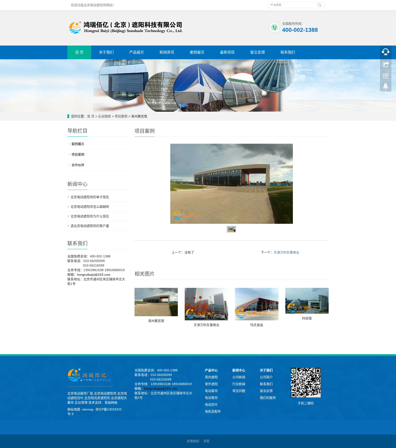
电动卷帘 (211, 397)
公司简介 (266, 377)
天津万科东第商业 (286, 252)
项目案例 (121, 116)
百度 (206, 441)
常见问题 (238, 391)
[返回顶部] (385, 87)
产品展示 (136, 52)
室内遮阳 (211, 377)
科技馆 (307, 318)
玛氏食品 (256, 325)
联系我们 (287, 52)
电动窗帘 (211, 391)
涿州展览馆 (156, 321)
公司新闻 (238, 377)
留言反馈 (257, 52)
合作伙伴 (78, 165)
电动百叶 (211, 404)
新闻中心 (238, 370)
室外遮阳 (211, 384)
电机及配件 (213, 411)
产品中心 (211, 370)
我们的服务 (268, 397)
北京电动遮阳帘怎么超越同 (90, 206)
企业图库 (104, 116)
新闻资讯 (167, 52)
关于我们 (106, 52)
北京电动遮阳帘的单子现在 (90, 197)
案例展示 (197, 52)
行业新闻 (238, 384)
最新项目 (227, 52)
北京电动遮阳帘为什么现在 (90, 216)
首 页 (79, 52)
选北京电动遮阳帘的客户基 (90, 226)
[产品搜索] (319, 3)
